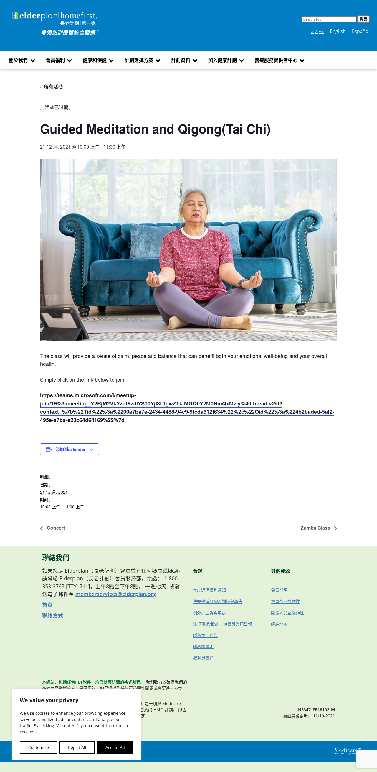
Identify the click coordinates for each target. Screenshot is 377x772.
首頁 (47, 604)
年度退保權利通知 (209, 590)
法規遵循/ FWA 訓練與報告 (217, 601)
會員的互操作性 (285, 601)
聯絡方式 (52, 615)
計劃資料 (180, 60)
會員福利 (55, 60)
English (338, 31)
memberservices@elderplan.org (115, 593)
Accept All (115, 747)
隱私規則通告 (205, 635)
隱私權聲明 (203, 646)
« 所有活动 (51, 86)
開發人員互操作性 (287, 612)
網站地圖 (279, 624)
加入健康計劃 (222, 60)
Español (361, 31)
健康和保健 (95, 60)
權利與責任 (203, 658)
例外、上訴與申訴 (209, 612)
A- (312, 32)
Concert (55, 527)
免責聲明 (279, 590)
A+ (321, 31)
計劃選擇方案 (139, 60)
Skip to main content (27, 12)
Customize (38, 747)
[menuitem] (21, 60)
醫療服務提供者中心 (276, 60)
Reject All (77, 747)
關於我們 (18, 60)
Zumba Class (316, 527)
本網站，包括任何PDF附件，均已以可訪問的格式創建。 (93, 682)
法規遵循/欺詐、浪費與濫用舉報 (222, 624)
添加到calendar (70, 449)
